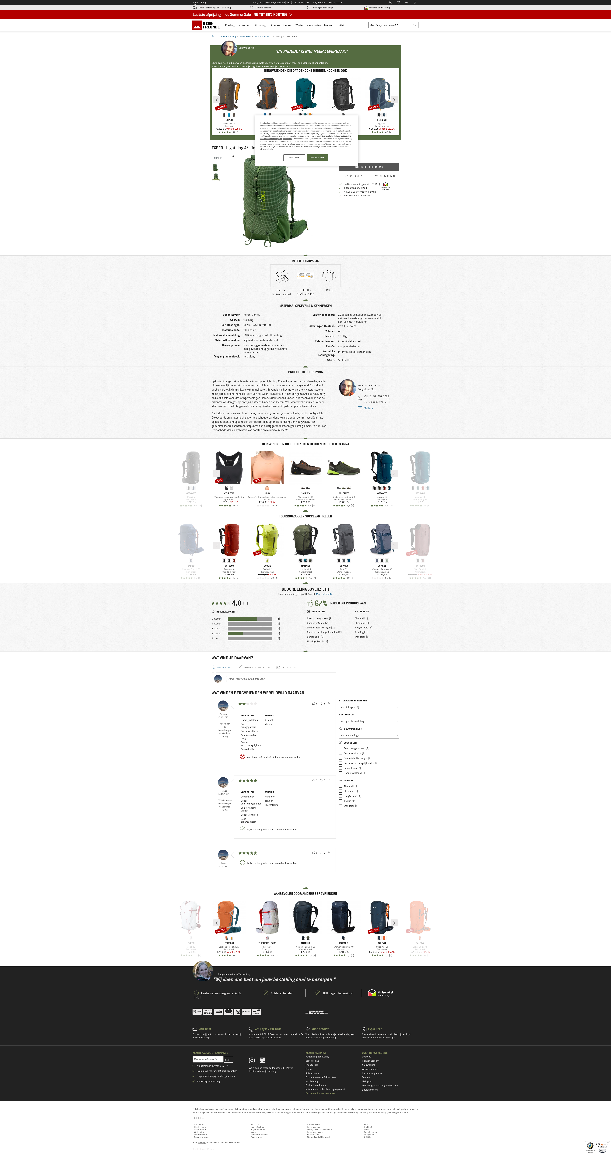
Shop (195, 2)
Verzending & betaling (317, 1056)
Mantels (254, 1132)
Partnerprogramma (372, 1073)
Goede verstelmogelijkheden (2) (324, 632)
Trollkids (367, 1137)
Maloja (366, 1129)
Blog (203, 2)
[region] (306, 140)
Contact (310, 1069)
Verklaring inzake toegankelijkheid (380, 1085)
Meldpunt (367, 1081)
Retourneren (312, 1073)
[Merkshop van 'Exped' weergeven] (217, 158)
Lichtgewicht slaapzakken (319, 1129)
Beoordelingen (352, 728)
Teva (366, 1124)
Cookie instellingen (316, 1085)
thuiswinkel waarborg (379, 7)
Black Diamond (371, 1132)
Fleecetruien (256, 1137)
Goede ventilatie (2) (318, 623)
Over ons (366, 1056)
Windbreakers (200, 1134)
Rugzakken (245, 36)
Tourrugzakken (262, 36)
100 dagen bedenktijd (322, 7)
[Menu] (608, 1143)
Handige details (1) (317, 641)
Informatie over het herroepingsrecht (325, 1089)
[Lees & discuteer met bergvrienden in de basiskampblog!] (265, 1061)
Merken (329, 25)
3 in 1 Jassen (257, 1124)
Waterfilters (199, 1132)
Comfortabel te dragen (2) (321, 627)
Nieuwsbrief (368, 1065)
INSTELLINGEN (294, 158)
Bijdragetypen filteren (353, 700)
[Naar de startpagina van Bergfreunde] (207, 25)
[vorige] (216, 99)
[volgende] (394, 99)
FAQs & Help (312, 1065)
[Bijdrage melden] (329, 703)
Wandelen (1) (362, 636)
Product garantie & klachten (321, 1077)
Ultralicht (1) (362, 623)
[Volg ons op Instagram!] (254, 1061)
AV (307, 1081)
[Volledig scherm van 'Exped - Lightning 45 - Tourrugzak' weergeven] (233, 156)
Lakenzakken (313, 1124)
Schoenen (244, 25)
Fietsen (287, 25)
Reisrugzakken (314, 1127)
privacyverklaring (267, 149)
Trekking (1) (361, 632)
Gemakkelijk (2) (315, 636)
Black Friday (200, 1127)
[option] (278, 201)
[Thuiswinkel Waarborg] (380, 993)
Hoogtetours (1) (363, 627)
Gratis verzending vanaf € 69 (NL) (215, 7)
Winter (299, 25)
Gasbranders (200, 1129)
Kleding (230, 25)
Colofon (366, 1077)
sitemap (202, 1142)
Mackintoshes (257, 1127)
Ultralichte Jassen (259, 1134)
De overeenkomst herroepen (321, 1093)
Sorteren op (346, 714)
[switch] (602, 1151)
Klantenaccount (370, 1060)
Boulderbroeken (201, 1137)
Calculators (199, 1124)
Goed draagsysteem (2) (320, 618)
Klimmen (274, 25)
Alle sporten (313, 25)
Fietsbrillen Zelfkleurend (318, 1137)
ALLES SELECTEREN (317, 158)
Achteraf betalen (263, 7)
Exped (217, 148)
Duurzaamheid (370, 1089)
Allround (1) (361, 618)
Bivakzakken (313, 1134)
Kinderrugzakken (315, 1132)
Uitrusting (259, 25)
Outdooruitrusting (227, 36)
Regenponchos (258, 1129)
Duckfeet (368, 1127)
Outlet (340, 25)
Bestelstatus (312, 1060)
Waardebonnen (370, 1069)
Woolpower (369, 1134)
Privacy (314, 1081)
